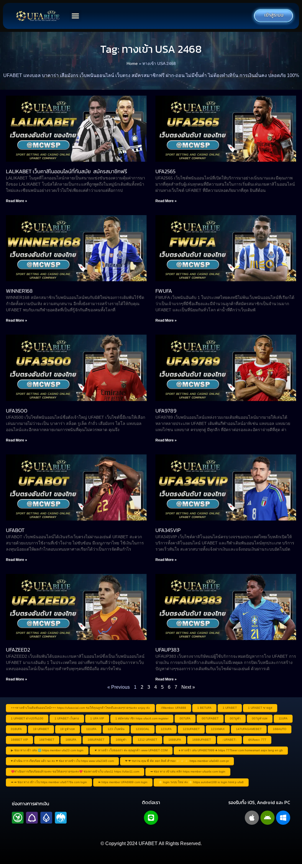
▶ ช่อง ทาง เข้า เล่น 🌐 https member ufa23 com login (47, 750)
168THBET (46, 739)
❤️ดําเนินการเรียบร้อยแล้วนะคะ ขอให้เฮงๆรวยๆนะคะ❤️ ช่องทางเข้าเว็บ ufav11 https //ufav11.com (75, 771)
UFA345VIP (167, 530)
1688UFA (174, 739)
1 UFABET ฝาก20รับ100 (27, 718)
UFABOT (15, 530)
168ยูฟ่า (121, 739)
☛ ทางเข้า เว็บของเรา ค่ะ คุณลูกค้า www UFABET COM (131, 750)
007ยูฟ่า (235, 718)
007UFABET (210, 718)
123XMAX (218, 729)
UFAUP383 (167, 650)
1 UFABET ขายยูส (260, 707)
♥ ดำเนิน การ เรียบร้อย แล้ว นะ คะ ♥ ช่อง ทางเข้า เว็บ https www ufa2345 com (62, 760)
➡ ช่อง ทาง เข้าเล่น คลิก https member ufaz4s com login (187, 771)
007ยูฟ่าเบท (259, 718)
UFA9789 (165, 411)
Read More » (16, 201)
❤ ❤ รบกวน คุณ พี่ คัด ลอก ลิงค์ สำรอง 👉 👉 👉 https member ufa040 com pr (177, 760)
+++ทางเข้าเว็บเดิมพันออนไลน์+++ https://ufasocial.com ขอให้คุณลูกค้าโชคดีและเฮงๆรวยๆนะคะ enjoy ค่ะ (80, 707)
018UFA (16, 729)
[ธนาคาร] (39, 818)
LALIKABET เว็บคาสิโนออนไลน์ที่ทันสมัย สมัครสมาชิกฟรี (66, 171)
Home (132, 63)
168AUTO (279, 729)
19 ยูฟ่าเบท (67, 729)
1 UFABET (230, 707)
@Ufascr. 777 (257, 739)
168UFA (70, 739)
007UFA (185, 718)
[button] (75, 16)
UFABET (148, 843)
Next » (188, 687)
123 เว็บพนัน (116, 729)
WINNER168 (19, 291)
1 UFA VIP (97, 718)
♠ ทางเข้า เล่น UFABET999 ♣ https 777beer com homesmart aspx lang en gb (231, 750)
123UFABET (191, 729)
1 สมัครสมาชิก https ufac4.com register (141, 718)
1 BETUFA (204, 707)
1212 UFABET (147, 739)
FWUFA (163, 291)
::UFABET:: (229, 739)
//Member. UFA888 (173, 707)
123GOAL (143, 729)
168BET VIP (19, 739)
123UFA (166, 729)
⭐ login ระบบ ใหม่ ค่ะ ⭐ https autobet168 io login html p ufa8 (201, 782)
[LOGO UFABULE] (38, 16)
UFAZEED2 (18, 650)
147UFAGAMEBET (249, 729)
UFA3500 (16, 411)
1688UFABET (201, 739)
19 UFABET (41, 729)
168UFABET (96, 739)
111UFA (91, 729)
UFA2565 (165, 171)
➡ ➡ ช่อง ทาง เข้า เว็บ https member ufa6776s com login (49, 782)
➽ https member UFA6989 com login (122, 782)
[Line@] (151, 818)
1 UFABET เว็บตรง (67, 718)
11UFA (283, 718)
